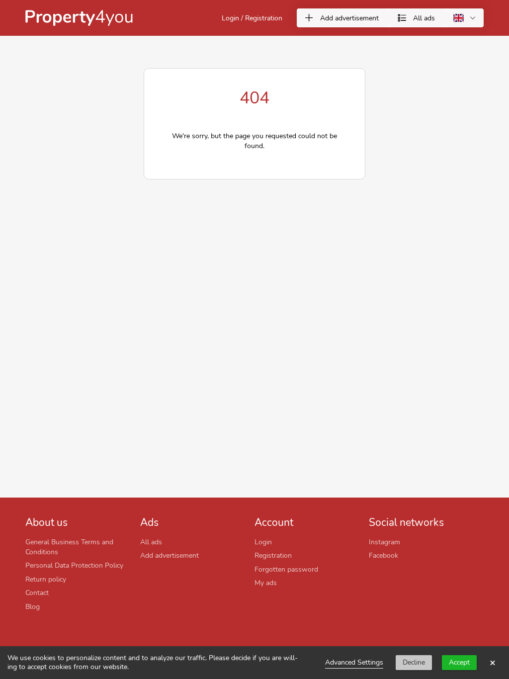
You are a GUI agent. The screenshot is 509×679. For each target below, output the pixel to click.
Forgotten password (286, 569)
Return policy (45, 579)
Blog (32, 606)
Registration (273, 555)
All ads (151, 542)
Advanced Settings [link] (354, 662)
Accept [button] (459, 662)
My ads (265, 583)
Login (263, 542)
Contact (37, 592)
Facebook (383, 555)
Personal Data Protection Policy (74, 565)
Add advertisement (169, 555)
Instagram (384, 542)
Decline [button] (414, 662)
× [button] (493, 663)
